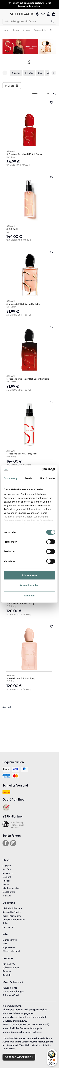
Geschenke (9, 891)
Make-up (7, 873)
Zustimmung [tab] (11, 478)
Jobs (5, 923)
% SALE (7, 895)
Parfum (7, 869)
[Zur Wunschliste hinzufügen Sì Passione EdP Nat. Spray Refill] (51, 402)
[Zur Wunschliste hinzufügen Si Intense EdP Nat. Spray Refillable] (51, 252)
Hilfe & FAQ (9, 963)
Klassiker (16, 72)
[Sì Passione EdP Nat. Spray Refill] (29, 433)
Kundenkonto (10, 987)
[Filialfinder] (37, 14)
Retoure (7, 971)
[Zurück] (5, 73)
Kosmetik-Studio (12, 912)
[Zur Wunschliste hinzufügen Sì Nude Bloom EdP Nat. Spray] (51, 626)
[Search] (52, 21)
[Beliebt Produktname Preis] (40, 93)
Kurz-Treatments (12, 915)
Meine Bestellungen (13, 991)
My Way (29, 72)
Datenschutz (10, 939)
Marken (7, 865)
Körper (6, 880)
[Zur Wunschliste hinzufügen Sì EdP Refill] (51, 177)
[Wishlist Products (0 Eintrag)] (43, 14)
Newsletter (9, 927)
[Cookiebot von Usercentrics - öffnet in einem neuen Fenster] (41, 470)
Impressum (9, 947)
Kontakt (7, 974)
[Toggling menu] (6, 14)
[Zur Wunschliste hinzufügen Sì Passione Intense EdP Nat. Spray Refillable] (51, 327)
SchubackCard (11, 995)
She (40, 72)
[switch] (50, 541)
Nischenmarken (11, 888)
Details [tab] (29, 478)
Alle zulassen (29, 575)
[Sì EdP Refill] (29, 209)
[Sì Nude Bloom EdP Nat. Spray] (29, 658)
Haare (6, 884)
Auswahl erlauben (29, 585)
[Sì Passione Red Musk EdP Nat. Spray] (29, 134)
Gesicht (7, 876)
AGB (5, 943)
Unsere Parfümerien (14, 919)
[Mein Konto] (48, 14)
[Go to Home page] (22, 14)
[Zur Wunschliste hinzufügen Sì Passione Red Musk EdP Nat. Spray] (51, 102)
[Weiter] (53, 73)
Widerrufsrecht (11, 950)
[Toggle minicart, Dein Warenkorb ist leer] (53, 14)
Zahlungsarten (11, 967)
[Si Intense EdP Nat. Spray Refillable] (29, 284)
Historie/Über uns (12, 908)
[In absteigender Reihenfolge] (54, 93)
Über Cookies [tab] (47, 478)
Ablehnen (29, 595)
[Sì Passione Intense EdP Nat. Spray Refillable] (29, 359)
